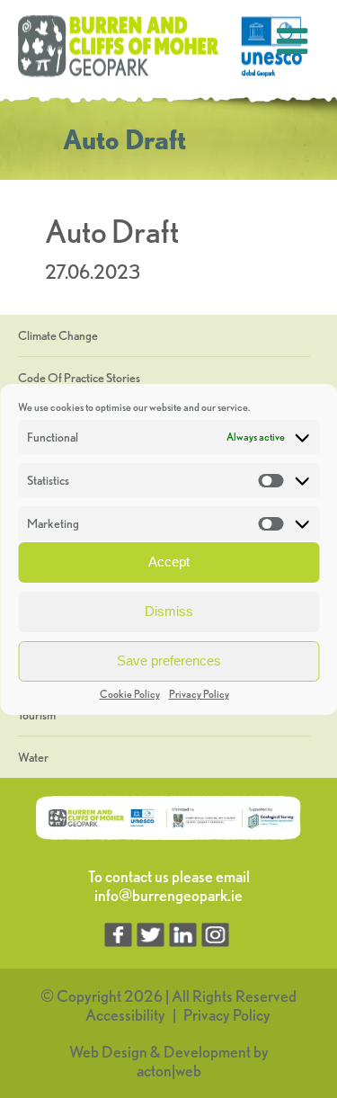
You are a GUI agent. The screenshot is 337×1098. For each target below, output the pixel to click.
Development (207, 1051)
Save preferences (169, 660)
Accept (169, 561)
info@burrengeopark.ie (168, 895)
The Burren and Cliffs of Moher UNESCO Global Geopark (162, 47)
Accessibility (125, 1014)
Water (33, 757)
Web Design (108, 1051)
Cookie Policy (130, 694)
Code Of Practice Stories (79, 377)
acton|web (169, 1070)
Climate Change (58, 335)
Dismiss (169, 611)
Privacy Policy (199, 694)
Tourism (37, 715)
